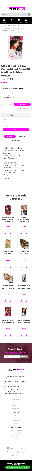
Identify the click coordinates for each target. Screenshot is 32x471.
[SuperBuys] (16, 9)
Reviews (14, 141)
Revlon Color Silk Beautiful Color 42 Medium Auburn (8, 321)
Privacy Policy (16, 433)
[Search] (29, 14)
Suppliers (16, 423)
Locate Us (16, 418)
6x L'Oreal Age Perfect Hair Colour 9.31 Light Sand (8, 288)
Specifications (22, 136)
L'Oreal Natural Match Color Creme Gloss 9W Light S (8, 254)
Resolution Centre (16, 408)
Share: (3, 79)
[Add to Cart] (5, 233)
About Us (16, 415)
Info (24, 88)
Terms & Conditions (16, 430)
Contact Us (16, 420)
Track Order (16, 405)
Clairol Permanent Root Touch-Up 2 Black (24, 321)
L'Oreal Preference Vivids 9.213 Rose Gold (24, 219)
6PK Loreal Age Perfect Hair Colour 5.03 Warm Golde (24, 254)
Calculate (16, 130)
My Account (16, 403)
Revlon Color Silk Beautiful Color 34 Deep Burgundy (8, 219)
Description (9, 136)
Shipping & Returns (16, 436)
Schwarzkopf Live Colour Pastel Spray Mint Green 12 (24, 288)
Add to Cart (23, 104)
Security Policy (16, 438)
